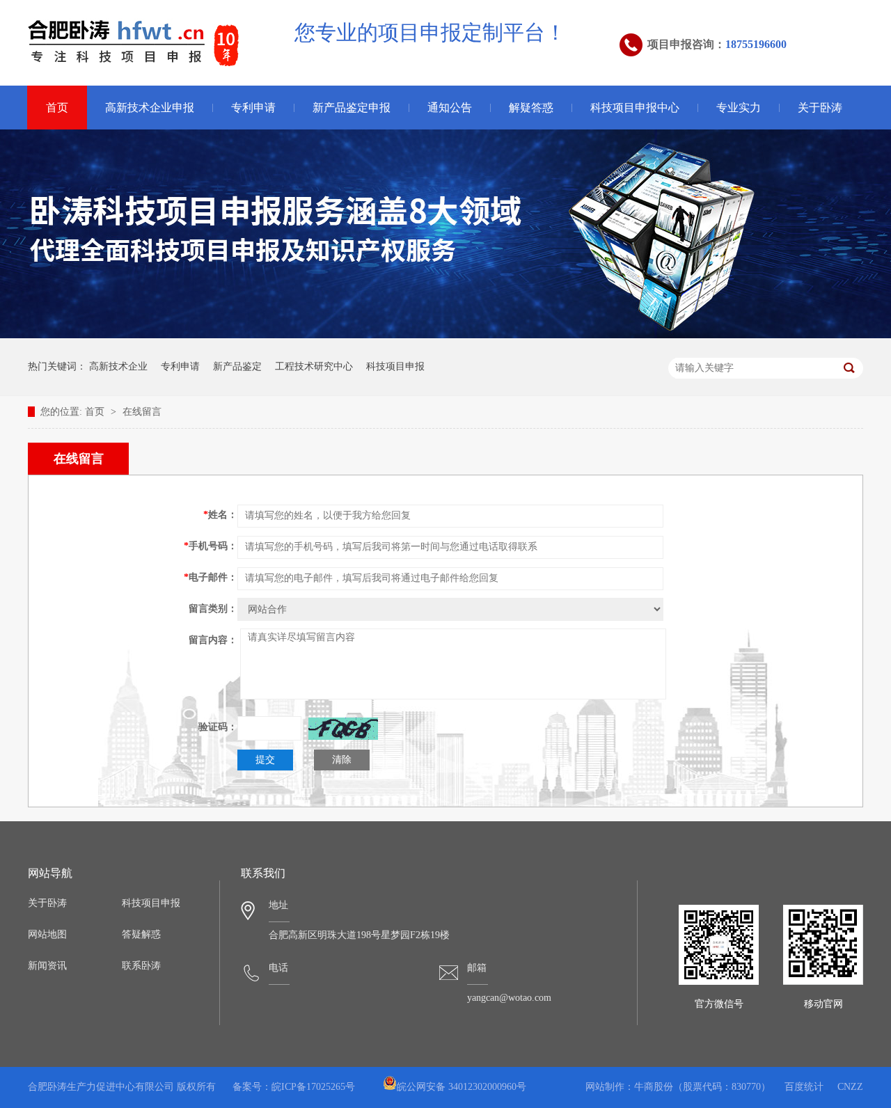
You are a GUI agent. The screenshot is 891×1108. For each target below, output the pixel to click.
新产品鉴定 (237, 366)
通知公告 (449, 107)
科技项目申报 (395, 366)
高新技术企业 (118, 366)
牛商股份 (653, 1087)
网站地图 (47, 934)
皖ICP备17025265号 (313, 1087)
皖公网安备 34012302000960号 (461, 1087)
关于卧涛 (820, 107)
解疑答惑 (531, 107)
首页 (57, 107)
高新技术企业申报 (149, 107)
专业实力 (738, 107)
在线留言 (142, 411)
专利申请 (253, 107)
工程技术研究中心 (314, 366)
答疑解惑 (141, 934)
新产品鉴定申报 (352, 107)
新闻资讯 (47, 965)
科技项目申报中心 (634, 107)
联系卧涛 (141, 965)
